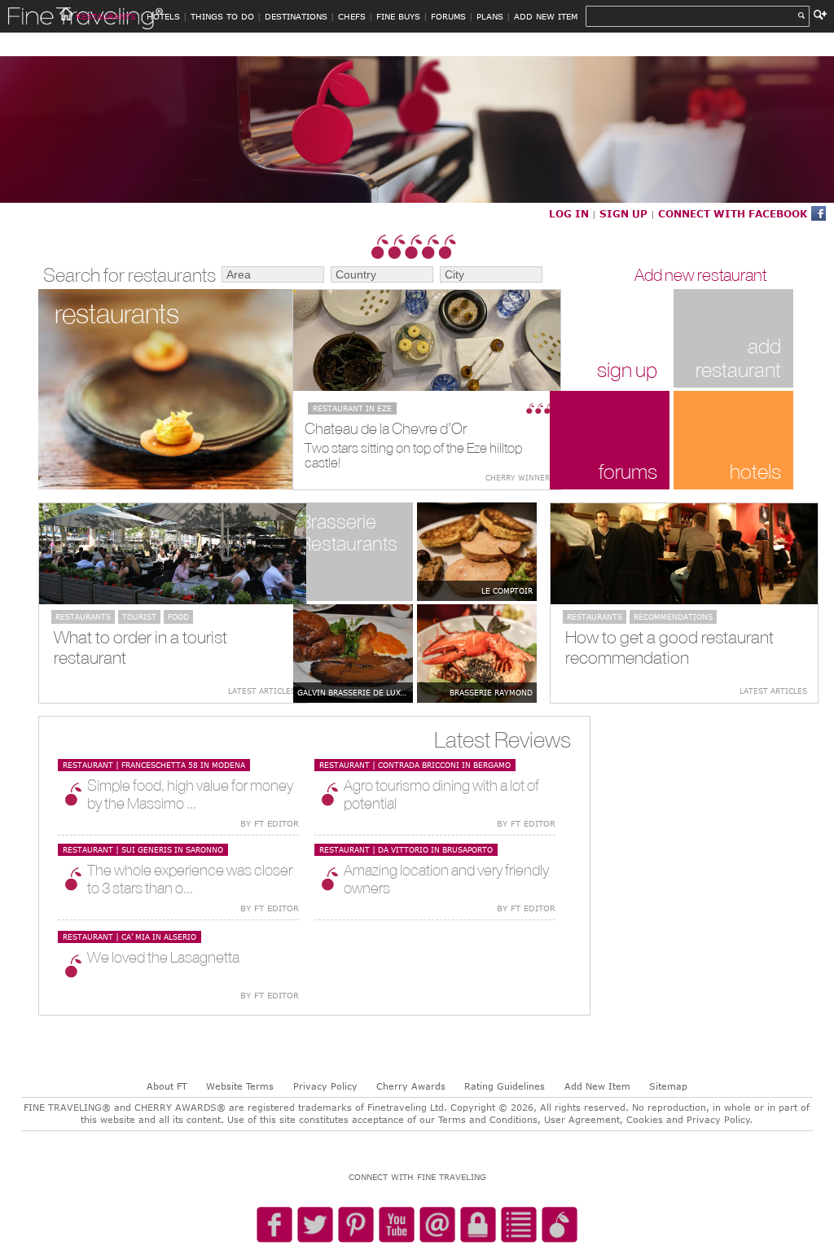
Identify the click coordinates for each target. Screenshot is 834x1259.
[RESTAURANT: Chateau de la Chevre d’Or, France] (426, 340)
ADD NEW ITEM (545, 16)
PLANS (489, 16)
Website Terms (240, 1086)
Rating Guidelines (504, 1086)
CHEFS (352, 16)
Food (178, 616)
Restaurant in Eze (352, 408)
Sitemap (668, 1086)
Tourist (139, 616)
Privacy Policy (325, 1086)
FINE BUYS (398, 16)
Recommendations (673, 616)
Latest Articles (262, 690)
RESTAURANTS (106, 16)
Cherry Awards (411, 1086)
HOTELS (163, 16)
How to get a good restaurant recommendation (669, 647)
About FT (167, 1086)
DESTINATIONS (296, 16)
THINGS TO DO (222, 16)
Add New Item (597, 1086)
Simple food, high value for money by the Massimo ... (190, 794)
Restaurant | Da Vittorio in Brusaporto (406, 849)
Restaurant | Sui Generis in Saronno (143, 849)
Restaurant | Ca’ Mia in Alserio (129, 936)
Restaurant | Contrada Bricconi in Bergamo (415, 765)
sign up (627, 369)
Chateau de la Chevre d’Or (386, 428)
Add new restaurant (700, 275)
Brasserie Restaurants (348, 532)
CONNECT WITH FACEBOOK (732, 213)
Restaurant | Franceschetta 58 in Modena (154, 765)
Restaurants (83, 616)
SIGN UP (623, 213)
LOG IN (569, 213)
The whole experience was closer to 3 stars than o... (189, 879)
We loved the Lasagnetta (163, 957)
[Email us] (437, 1225)
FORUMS (448, 16)
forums (628, 471)
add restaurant (738, 357)
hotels (755, 471)
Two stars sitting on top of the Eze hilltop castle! (413, 456)
